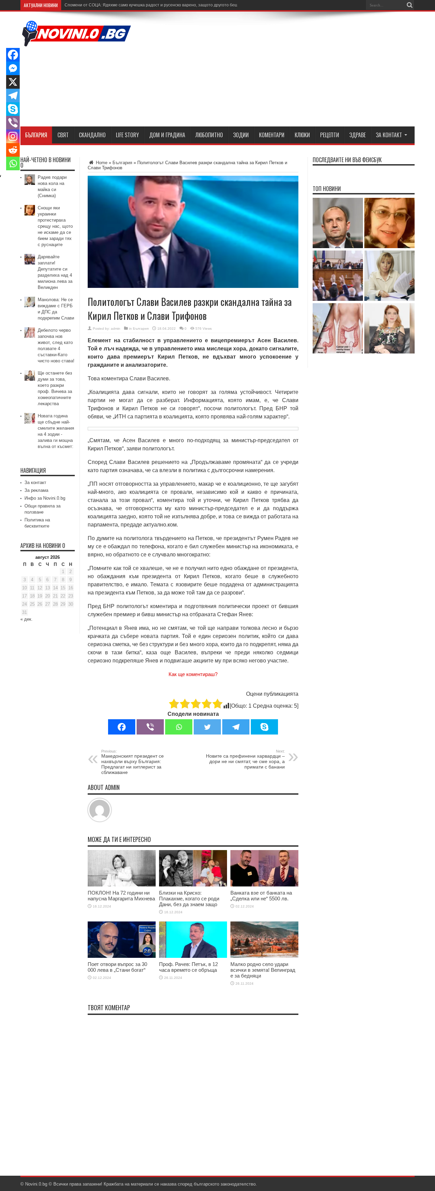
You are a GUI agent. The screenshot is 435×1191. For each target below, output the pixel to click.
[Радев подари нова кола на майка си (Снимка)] (338, 223)
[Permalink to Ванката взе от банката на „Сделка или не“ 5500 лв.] (264, 884)
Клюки (302, 135)
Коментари (271, 135)
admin (115, 328)
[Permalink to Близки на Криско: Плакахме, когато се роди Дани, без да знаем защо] (193, 884)
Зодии (241, 135)
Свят (63, 135)
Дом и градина (167, 135)
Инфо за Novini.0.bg (44, 498)
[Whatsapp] (178, 727)
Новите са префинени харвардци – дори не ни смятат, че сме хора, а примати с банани (245, 759)
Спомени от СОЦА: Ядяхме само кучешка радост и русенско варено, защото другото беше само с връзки (166, 5)
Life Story (127, 135)
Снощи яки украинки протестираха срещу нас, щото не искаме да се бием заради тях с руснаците (55, 226)
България (36, 135)
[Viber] (150, 727)
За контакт (389, 135)
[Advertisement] (291, 70)
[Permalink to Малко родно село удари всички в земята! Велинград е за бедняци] (264, 956)
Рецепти (329, 135)
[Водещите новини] (76, 42)
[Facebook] (121, 727)
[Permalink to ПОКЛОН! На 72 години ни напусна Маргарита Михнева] (122, 884)
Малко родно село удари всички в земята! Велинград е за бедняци (262, 970)
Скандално (92, 135)
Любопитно (209, 135)
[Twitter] (207, 727)
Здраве (357, 135)
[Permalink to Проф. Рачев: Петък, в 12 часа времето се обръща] (193, 956)
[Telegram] (235, 727)
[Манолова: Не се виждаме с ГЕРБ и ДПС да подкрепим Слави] (389, 276)
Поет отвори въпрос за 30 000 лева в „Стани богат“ (117, 967)
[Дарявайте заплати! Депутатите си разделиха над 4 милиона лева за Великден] (338, 276)
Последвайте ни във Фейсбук (347, 160)
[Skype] (264, 727)
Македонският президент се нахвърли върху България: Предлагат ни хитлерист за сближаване (132, 762)
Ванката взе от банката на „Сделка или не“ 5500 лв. (261, 895)
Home (100, 162)
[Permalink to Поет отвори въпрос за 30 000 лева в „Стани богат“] (122, 956)
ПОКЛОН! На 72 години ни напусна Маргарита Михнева (121, 895)
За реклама (36, 490)
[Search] (409, 5)
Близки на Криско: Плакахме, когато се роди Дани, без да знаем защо (189, 898)
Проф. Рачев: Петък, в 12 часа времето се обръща (188, 967)
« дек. (26, 619)
